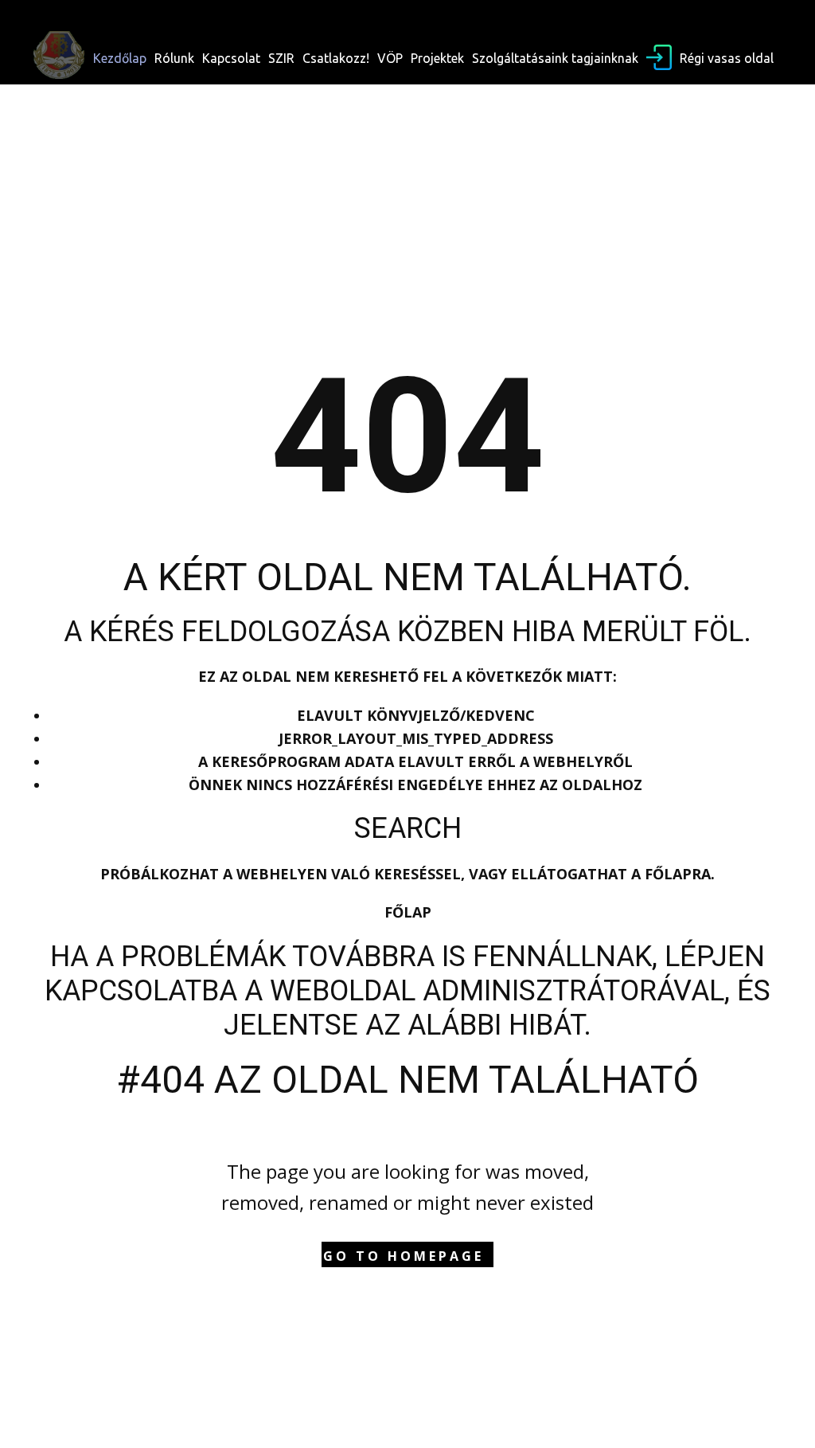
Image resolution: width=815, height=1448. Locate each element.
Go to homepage (403, 1256)
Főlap (407, 912)
